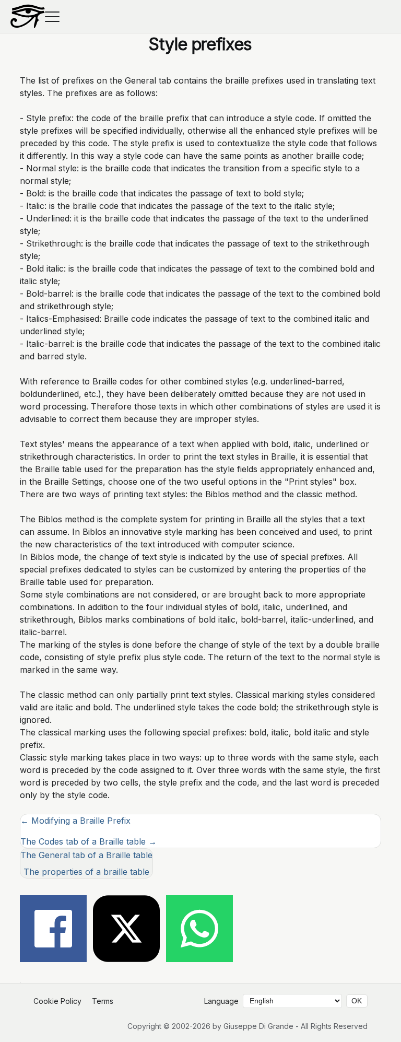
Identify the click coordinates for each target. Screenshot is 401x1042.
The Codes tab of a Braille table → (88, 841)
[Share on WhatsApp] (199, 930)
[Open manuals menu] (52, 16)
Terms (102, 1001)
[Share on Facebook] (53, 930)
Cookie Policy (57, 1001)
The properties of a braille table (86, 872)
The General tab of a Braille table (86, 855)
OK (356, 1001)
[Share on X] (126, 930)
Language (221, 1001)
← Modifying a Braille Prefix (75, 820)
